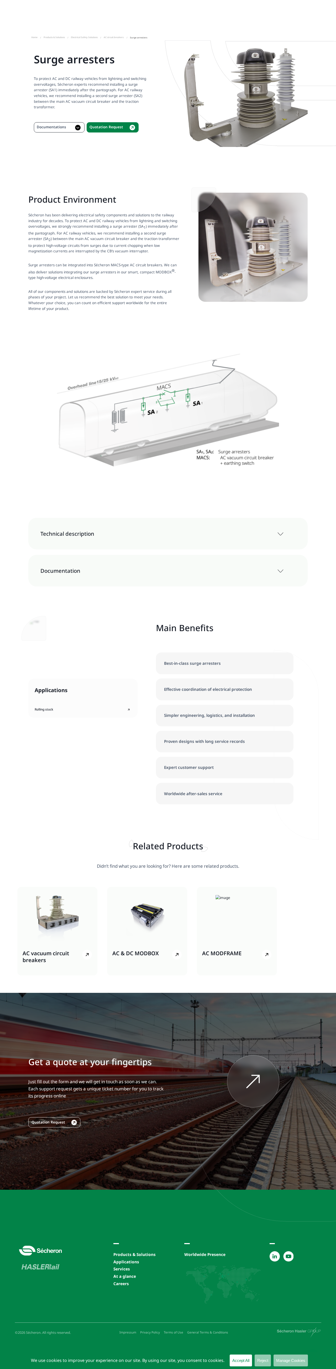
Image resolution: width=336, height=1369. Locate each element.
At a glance (124, 1276)
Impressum (127, 1332)
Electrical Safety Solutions (84, 37)
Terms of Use (173, 1332)
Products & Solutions (54, 37)
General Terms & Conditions (207, 1332)
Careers (121, 1283)
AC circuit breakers (114, 37)
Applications (126, 1261)
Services (121, 1268)
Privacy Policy (150, 1332)
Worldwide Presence (204, 1254)
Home (34, 37)
